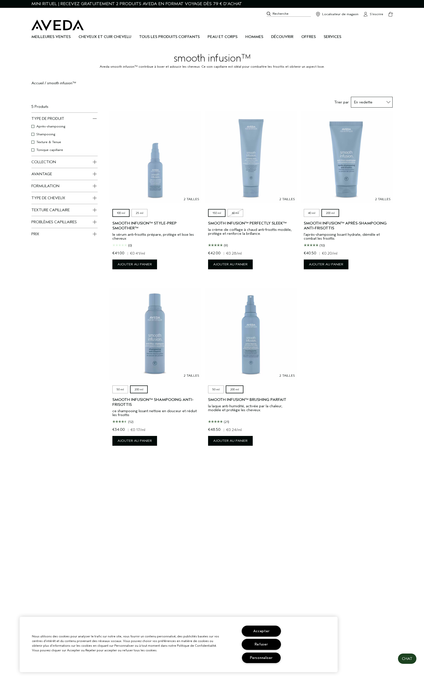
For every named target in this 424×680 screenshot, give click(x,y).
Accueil (37, 83)
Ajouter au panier (135, 264)
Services (332, 37)
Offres (308, 37)
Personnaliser (261, 658)
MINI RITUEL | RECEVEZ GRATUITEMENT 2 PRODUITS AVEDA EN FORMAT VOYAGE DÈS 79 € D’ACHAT (136, 3)
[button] (407, 658)
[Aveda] (57, 25)
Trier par (341, 102)
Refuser (261, 644)
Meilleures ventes (51, 37)
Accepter (261, 631)
